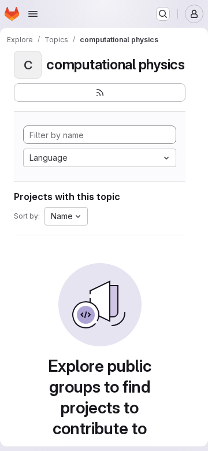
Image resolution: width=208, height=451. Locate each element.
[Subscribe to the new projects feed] (99, 92)
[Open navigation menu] (33, 14)
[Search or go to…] (163, 14)
